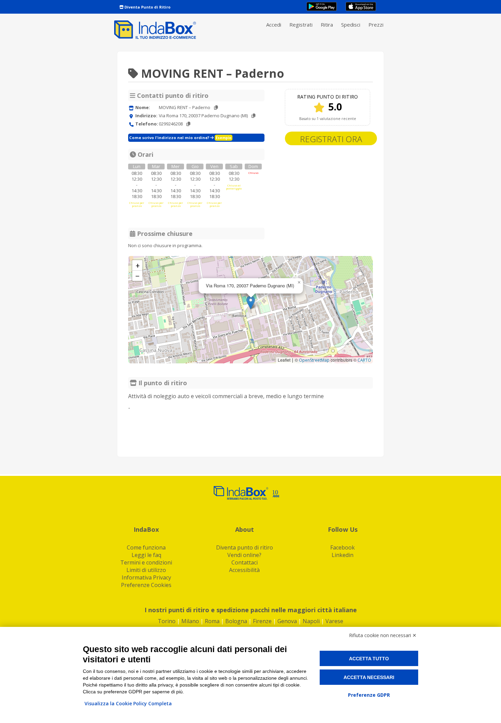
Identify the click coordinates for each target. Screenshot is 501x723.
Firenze (262, 621)
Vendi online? (244, 555)
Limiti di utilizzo (146, 570)
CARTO (364, 360)
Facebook (342, 547)
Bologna (236, 621)
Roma (212, 621)
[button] (250, 303)
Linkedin (342, 555)
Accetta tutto (369, 658)
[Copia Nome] (216, 107)
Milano (190, 621)
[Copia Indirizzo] (253, 116)
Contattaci (244, 562)
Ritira (327, 24)
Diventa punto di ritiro (244, 547)
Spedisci (350, 24)
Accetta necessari (369, 677)
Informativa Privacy (146, 577)
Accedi (273, 24)
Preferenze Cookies (146, 585)
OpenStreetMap (314, 360)
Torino (167, 621)
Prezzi (375, 24)
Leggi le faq (146, 555)
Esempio (223, 137)
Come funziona (146, 547)
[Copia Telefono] (188, 124)
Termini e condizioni (146, 562)
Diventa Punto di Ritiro (146, 7)
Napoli (311, 621)
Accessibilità (244, 570)
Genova (287, 621)
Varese (334, 621)
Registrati (301, 24)
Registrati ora (331, 139)
